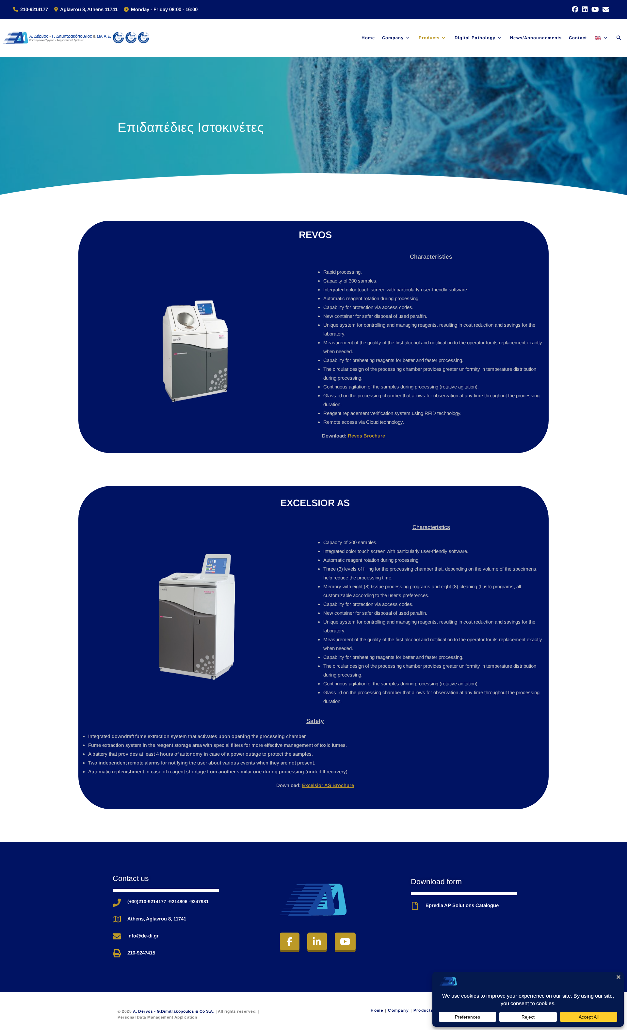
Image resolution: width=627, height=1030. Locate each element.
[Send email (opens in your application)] (604, 9)
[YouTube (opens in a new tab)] (593, 9)
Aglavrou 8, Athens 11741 (89, 9)
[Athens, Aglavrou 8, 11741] (117, 919)
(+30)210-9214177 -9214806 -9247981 (168, 901)
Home (377, 1010)
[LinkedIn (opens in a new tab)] (583, 9)
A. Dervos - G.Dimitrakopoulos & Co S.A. (174, 1011)
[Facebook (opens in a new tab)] (573, 9)
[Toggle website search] (618, 38)
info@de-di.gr (143, 935)
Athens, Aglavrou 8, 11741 (156, 918)
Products (423, 1010)
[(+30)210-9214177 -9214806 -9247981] (117, 903)
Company (398, 1010)
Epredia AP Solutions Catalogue (462, 905)
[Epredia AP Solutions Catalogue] (415, 906)
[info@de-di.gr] (117, 936)
